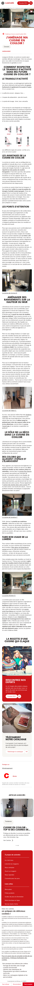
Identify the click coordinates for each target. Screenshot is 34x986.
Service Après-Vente (11, 904)
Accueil (3, 8)
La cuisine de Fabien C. (9, 411)
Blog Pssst (10, 8)
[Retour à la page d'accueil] (9, 3)
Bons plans (8, 889)
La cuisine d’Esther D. (9, 596)
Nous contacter (9, 868)
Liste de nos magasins (12, 864)
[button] (15, 845)
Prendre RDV (23, 3)
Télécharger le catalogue (15, 752)
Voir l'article (7, 840)
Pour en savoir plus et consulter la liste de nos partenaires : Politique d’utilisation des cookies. (17, 958)
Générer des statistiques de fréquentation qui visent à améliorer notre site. (15, 971)
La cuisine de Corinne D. (9, 293)
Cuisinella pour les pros (12, 878)
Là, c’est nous (9, 860)
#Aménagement (7, 768)
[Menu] (2, 3)
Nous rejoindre (9, 875)
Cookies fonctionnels (10, 967)
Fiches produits (9, 893)
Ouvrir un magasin (10, 871)
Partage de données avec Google (14, 966)
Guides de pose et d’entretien (14, 897)
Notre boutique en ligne (12, 900)
